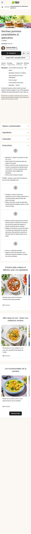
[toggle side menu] (2, 2)
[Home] (2, 7)
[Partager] (28, 53)
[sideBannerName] (15, 112)
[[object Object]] (23, 53)
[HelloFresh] (15, 2)
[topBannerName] (15, 12)
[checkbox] (2, 43)
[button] (15, 132)
